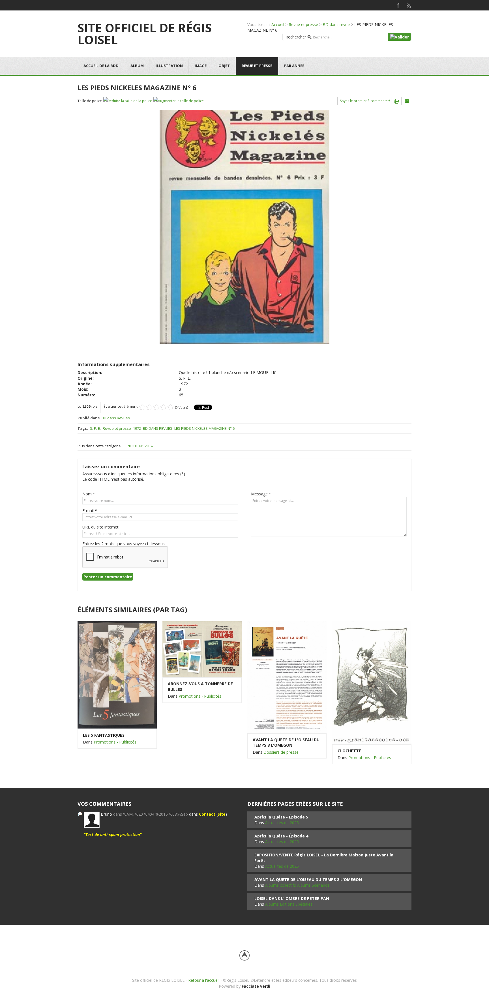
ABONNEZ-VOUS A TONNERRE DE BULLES (200, 686)
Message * (261, 494)
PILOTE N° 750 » (140, 445)
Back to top (244, 955)
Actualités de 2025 (282, 822)
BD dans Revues (116, 417)
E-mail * (89, 510)
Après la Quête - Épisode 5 (281, 817)
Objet (224, 65)
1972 (137, 428)
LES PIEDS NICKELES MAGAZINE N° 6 (204, 428)
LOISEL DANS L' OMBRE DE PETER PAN (291, 898)
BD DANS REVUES (157, 428)
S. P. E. (95, 428)
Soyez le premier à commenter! (365, 100)
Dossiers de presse (281, 752)
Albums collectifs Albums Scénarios (297, 885)
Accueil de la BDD (101, 65)
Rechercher (296, 37)
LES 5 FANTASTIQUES (104, 735)
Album (137, 65)
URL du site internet (100, 527)
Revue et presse (303, 24)
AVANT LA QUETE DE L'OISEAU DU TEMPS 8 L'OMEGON (286, 742)
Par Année (294, 65)
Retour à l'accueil (203, 980)
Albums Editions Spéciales (288, 904)
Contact (207, 814)
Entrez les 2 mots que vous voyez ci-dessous (123, 543)
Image (201, 65)
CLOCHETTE (349, 750)
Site (222, 814)
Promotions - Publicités (115, 742)
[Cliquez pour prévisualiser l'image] (244, 226)
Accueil (277, 24)
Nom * (88, 494)
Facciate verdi (256, 986)
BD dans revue (336, 24)
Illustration (169, 65)
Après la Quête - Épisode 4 (281, 836)
